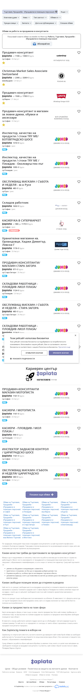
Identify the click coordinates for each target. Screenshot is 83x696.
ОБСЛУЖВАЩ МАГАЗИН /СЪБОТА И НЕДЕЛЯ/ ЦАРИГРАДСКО (25, 471)
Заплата (25, 23)
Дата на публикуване (44, 23)
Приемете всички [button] (61, 353)
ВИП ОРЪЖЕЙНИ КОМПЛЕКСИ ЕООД (61, 118)
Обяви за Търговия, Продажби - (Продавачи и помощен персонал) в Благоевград (69, 520)
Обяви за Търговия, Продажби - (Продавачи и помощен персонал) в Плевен (50, 520)
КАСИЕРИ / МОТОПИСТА (18, 410)
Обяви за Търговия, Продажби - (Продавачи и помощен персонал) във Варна (50, 507)
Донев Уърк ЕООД (61, 249)
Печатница (51, 682)
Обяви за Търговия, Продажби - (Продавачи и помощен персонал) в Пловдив (31, 507)
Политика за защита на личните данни (47, 668)
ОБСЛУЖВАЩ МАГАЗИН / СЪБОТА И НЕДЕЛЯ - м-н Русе (25, 183)
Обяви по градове (31, 675)
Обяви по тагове (44, 675)
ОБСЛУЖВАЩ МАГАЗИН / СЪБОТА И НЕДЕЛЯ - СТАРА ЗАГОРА (25, 306)
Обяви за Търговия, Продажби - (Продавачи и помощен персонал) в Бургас (69, 507)
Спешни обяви (66, 23)
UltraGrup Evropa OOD (61, 101)
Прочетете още (64, 347)
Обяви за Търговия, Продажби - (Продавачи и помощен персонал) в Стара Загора (31, 520)
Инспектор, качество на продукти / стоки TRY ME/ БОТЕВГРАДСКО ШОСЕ (20, 136)
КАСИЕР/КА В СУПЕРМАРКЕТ (21, 220)
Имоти (21, 682)
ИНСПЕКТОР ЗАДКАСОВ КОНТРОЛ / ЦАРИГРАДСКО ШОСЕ (25, 450)
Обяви (41, 682)
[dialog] (41, 348)
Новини (62, 682)
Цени (7, 668)
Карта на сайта (76, 672)
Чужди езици (10, 23)
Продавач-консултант (18, 92)
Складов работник (15, 202)
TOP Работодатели (62, 672)
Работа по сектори (8, 672)
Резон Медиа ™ (45, 691)
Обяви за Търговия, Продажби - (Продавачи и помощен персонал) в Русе (12, 520)
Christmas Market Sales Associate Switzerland (24, 72)
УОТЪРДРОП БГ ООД (61, 60)
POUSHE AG (61, 81)
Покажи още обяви (40, 494)
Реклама (55, 675)
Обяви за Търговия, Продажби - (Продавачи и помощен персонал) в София (12, 507)
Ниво (25, 17)
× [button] (75, 335)
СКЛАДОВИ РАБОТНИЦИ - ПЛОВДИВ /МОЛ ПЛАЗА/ (20, 285)
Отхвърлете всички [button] (34, 353)
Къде (63, 12)
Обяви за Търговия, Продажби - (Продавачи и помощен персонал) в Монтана (31, 533)
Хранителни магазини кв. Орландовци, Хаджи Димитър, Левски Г (24, 241)
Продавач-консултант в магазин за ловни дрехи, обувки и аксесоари (25, 114)
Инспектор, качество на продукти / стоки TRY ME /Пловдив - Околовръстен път (22, 160)
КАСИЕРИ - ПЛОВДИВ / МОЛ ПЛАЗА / (21, 429)
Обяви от (54, 17)
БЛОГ (25, 672)
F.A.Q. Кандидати (34, 672)
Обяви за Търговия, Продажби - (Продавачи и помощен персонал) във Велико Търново (12, 533)
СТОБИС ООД (61, 229)
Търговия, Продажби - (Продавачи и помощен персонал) (29, 12)
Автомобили (31, 682)
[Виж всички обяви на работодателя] (61, 58)
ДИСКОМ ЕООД (61, 209)
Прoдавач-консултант (18, 52)
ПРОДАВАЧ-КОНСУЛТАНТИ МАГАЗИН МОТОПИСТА (20, 390)
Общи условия (19, 668)
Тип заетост (39, 17)
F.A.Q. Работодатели (48, 672)
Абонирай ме (43, 44)
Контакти (73, 668)
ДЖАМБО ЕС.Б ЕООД (61, 143)
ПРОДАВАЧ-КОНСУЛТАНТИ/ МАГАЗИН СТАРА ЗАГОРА (21, 264)
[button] (22, 358)
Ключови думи (10, 17)
